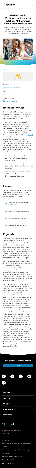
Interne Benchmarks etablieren (18, 212)
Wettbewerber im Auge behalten (19, 219)
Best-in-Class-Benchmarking (17, 225)
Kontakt (18, 366)
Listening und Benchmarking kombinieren (18, 204)
